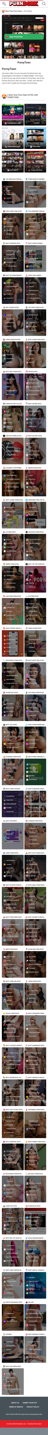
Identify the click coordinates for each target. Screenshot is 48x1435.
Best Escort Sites (35, 436)
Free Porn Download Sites (37, 725)
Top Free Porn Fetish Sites (37, 307)
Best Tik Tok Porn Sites (37, 564)
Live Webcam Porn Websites (15, 179)
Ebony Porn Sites (12, 564)
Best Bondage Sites (13, 1142)
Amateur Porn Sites (36, 532)
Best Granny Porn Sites (37, 917)
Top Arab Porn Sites (36, 692)
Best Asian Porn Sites (36, 339)
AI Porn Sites (11, 532)
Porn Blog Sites (34, 1206)
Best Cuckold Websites (15, 1045)
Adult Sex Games (34, 275)
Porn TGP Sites (11, 1206)
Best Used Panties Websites (15, 1270)
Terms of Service (16, 1407)
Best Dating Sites (34, 404)
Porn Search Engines (36, 179)
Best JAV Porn (11, 725)
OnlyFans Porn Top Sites (37, 500)
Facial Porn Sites (12, 1013)
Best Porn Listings (35, 243)
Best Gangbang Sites (36, 1045)
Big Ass (31, 1302)
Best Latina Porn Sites (14, 500)
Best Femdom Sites (13, 243)
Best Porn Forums (13, 789)
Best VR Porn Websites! (15, 275)
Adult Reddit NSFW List (14, 628)
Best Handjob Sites (13, 981)
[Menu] (4, 3)
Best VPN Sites (11, 821)
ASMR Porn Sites (12, 853)
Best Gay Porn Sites (13, 1366)
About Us (15, 1403)
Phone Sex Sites (12, 692)
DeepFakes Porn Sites (14, 660)
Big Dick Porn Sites (35, 1174)
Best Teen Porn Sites (13, 11)
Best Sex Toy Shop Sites (15, 1238)
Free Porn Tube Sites (14, 211)
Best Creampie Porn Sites (37, 1013)
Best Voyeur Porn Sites (15, 885)
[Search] (44, 3)
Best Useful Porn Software (37, 1270)
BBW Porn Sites (11, 949)
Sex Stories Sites (12, 307)
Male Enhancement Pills (37, 1238)
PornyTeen (28, 11)
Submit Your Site (30, 1403)
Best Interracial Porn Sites (15, 1077)
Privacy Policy (33, 1407)
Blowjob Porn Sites (36, 949)
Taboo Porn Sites (34, 628)
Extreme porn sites (13, 757)
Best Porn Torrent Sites (37, 757)
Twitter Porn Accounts (15, 436)
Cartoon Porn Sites (13, 596)
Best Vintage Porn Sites (37, 1077)
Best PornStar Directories (37, 789)
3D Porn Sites (33, 596)
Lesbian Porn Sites (35, 821)
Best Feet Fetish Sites (14, 1110)
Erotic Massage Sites (14, 1302)
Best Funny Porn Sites (36, 1142)
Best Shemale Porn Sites (37, 1334)
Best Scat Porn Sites (36, 853)
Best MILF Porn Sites (13, 372)
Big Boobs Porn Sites (14, 1174)
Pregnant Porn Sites (36, 1110)
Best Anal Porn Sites (36, 885)
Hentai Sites (32, 372)
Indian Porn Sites (34, 468)
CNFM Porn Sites (34, 981)
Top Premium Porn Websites (37, 211)
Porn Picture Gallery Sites (15, 404)
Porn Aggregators (13, 339)
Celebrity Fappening (13, 468)
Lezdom (8, 1334)
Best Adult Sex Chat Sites (37, 660)
